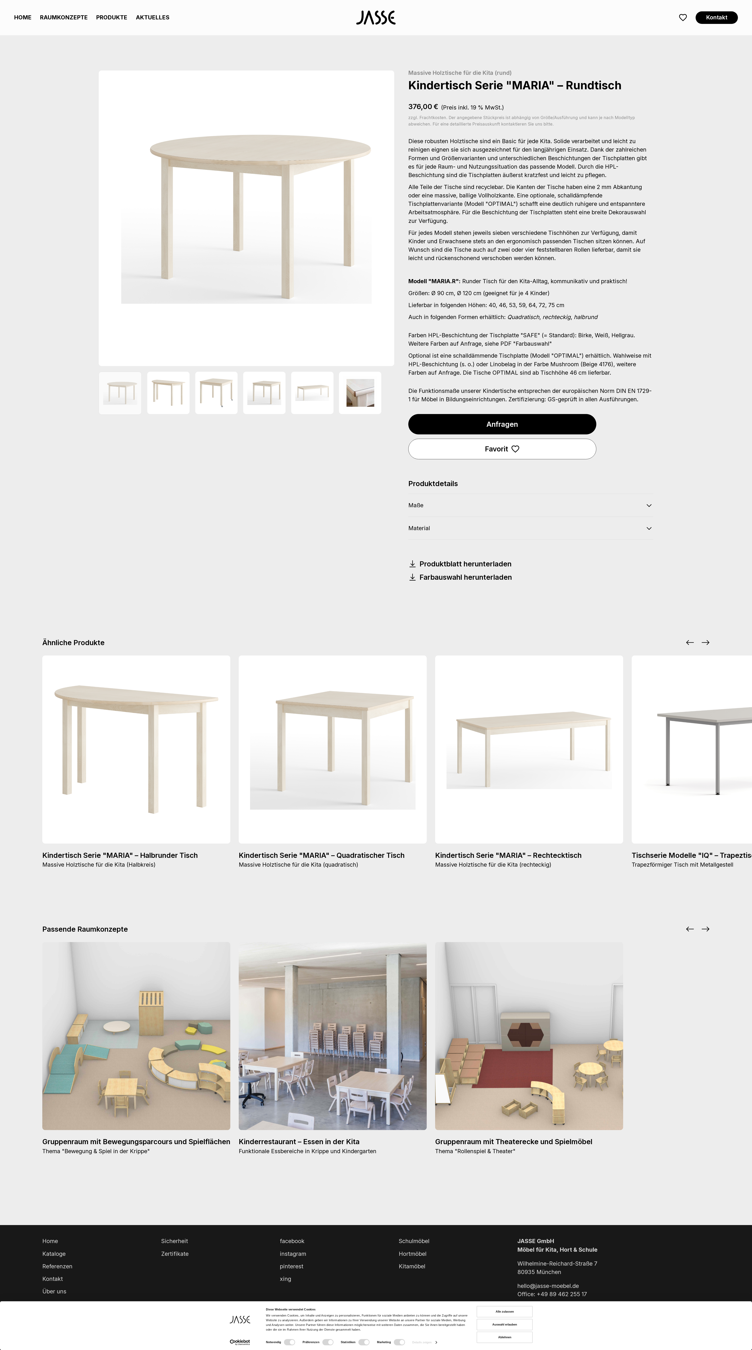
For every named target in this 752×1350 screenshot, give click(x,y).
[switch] (328, 1342)
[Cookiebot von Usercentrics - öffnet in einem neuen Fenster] (240, 1342)
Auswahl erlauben (504, 1324)
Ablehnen (504, 1337)
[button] (690, 642)
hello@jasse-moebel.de (548, 1285)
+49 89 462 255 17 (562, 1294)
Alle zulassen (505, 1311)
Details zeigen (422, 1342)
